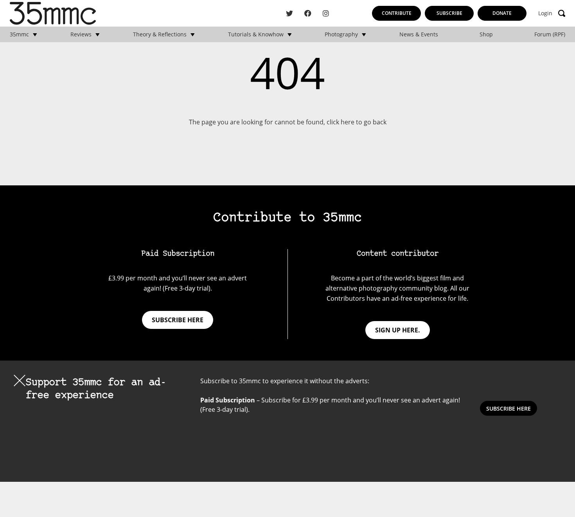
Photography (341, 34)
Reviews (81, 34)
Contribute (396, 13)
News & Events (418, 34)
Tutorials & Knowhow (256, 34)
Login (545, 13)
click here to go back (356, 122)
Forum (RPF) (549, 34)
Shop (486, 34)
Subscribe (449, 13)
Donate (502, 13)
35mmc (19, 34)
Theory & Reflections (160, 34)
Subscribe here (177, 320)
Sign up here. (397, 330)
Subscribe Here (508, 408)
